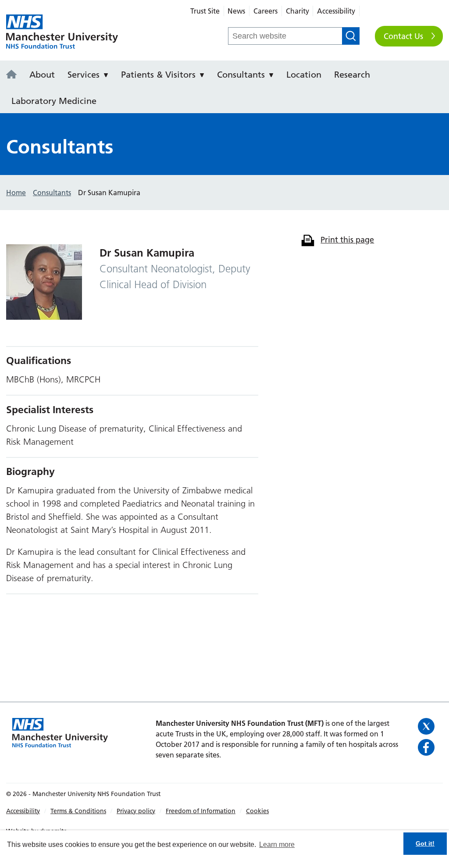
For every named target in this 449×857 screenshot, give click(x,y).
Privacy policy (136, 811)
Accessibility (336, 11)
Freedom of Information (200, 811)
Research (352, 74)
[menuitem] (14, 74)
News (236, 11)
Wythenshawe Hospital (62, 32)
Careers (265, 11)
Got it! (425, 843)
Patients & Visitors (158, 74)
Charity (297, 11)
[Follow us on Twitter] (427, 726)
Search (351, 36)
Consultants (241, 74)
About (42, 74)
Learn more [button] (277, 844)
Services (84, 74)
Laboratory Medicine (53, 101)
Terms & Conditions (78, 811)
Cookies (257, 811)
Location (303, 74)
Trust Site (205, 11)
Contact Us (403, 36)
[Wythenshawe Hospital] (14, 75)
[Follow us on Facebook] (427, 747)
